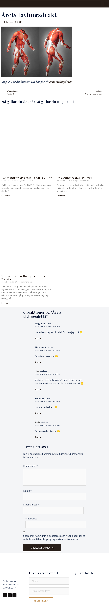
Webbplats (31, 518)
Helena (39, 398)
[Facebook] (5, 595)
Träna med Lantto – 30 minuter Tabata (23, 277)
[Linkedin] (14, 595)
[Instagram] (10, 595)
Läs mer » (5, 195)
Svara (38, 338)
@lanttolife (84, 573)
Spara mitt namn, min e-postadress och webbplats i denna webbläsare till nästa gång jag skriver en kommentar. (54, 537)
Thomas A (40, 347)
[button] (60, 3)
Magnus (39, 323)
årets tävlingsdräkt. (60, 81)
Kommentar (30, 466)
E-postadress (31, 504)
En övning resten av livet (74, 178)
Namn (27, 490)
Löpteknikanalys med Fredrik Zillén (26, 178)
